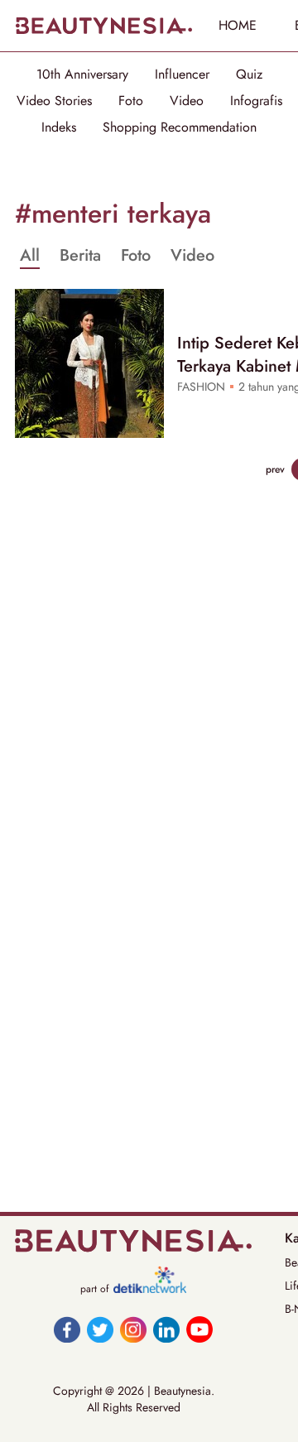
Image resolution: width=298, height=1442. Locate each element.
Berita (80, 255)
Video (187, 101)
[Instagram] (133, 1329)
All (30, 255)
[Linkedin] (166, 1329)
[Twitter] (100, 1329)
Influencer (182, 74)
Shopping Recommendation (180, 127)
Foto (130, 101)
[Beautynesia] (103, 25)
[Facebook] (67, 1329)
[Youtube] (199, 1329)
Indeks (58, 127)
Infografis (256, 101)
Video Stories (54, 101)
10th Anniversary (82, 74)
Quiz (249, 74)
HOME (238, 25)
